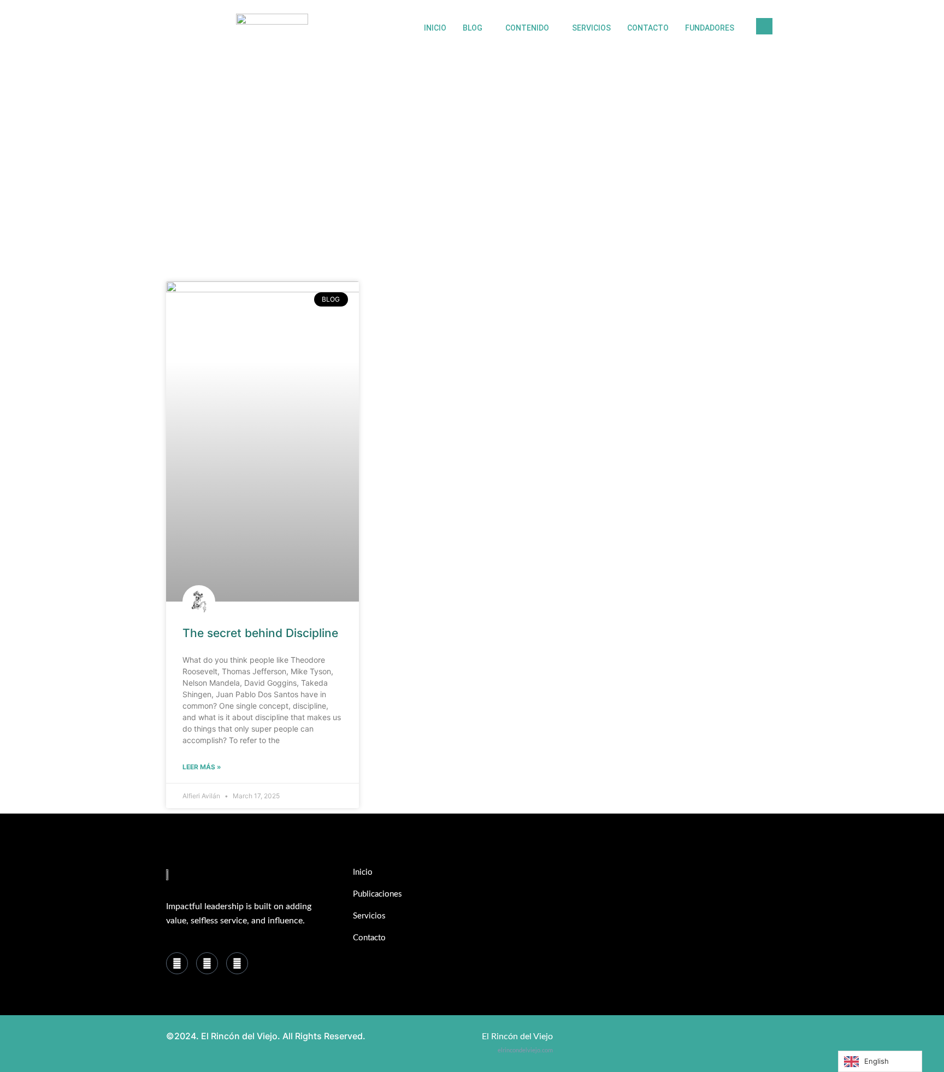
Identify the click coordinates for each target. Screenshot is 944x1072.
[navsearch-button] (764, 26)
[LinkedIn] (207, 963)
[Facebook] (177, 963)
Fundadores (709, 27)
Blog (472, 27)
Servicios (591, 27)
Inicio (435, 27)
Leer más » (201, 767)
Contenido (527, 27)
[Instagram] (237, 963)
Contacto (648, 27)
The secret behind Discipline (260, 633)
